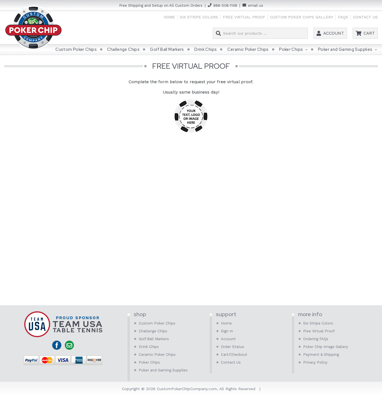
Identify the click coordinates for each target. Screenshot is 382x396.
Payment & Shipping (321, 354)
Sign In (227, 331)
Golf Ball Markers (167, 49)
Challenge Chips (123, 49)
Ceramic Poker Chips (248, 49)
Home (169, 17)
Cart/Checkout (234, 354)
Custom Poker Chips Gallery (301, 17)
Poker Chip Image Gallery (325, 347)
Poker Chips (291, 49)
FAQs (343, 17)
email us (255, 5)
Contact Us (365, 17)
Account (333, 33)
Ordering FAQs (315, 339)
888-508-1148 (225, 5)
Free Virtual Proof (244, 17)
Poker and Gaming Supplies (345, 49)
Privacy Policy (315, 362)
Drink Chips (205, 49)
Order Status (232, 347)
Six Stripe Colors (199, 17)
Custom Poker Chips (76, 49)
